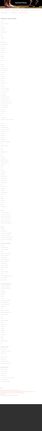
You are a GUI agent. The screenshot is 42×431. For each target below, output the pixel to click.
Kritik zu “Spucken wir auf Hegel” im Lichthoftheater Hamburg (11, 390)
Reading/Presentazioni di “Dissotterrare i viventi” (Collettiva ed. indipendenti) (13, 392)
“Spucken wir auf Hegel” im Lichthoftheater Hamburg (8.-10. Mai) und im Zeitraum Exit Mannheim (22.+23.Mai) (18, 391)
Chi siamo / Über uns (14, 10)
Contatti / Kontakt (13, 12)
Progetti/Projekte (4, 12)
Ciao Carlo (3, 394)
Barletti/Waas (21, 3)
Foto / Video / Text (33, 10)
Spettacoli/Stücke (24, 10)
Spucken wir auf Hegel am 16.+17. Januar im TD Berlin (10, 395)
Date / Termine (7, 10)
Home (2, 10)
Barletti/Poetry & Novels (23, 12)
